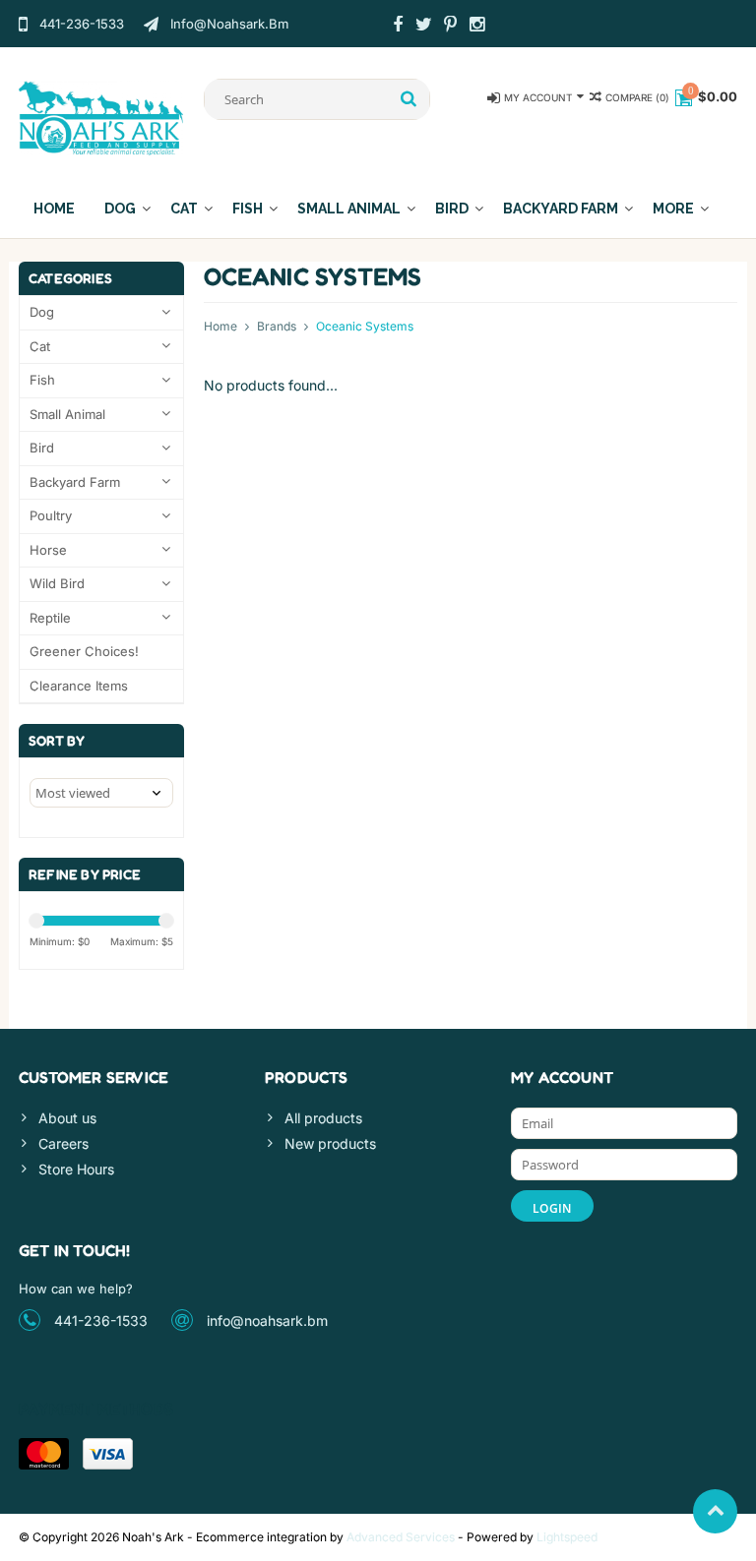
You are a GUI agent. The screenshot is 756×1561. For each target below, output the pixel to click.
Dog (120, 208)
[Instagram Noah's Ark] (477, 26)
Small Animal (349, 208)
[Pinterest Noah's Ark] (451, 26)
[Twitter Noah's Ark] (424, 26)
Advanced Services (400, 1537)
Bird (452, 208)
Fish (247, 208)
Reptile (50, 618)
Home (54, 208)
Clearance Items (79, 685)
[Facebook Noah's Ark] (398, 26)
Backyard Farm (560, 208)
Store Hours (76, 1169)
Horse (48, 550)
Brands (276, 326)
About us (67, 1118)
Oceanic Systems (364, 326)
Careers (63, 1143)
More (673, 208)
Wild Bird (57, 583)
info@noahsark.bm (267, 1320)
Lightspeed (567, 1537)
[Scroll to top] (715, 1511)
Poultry (51, 515)
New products (330, 1143)
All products (323, 1118)
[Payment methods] (44, 1454)
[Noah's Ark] (101, 116)
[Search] (409, 99)
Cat (184, 208)
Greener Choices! (84, 651)
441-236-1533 (101, 1320)
